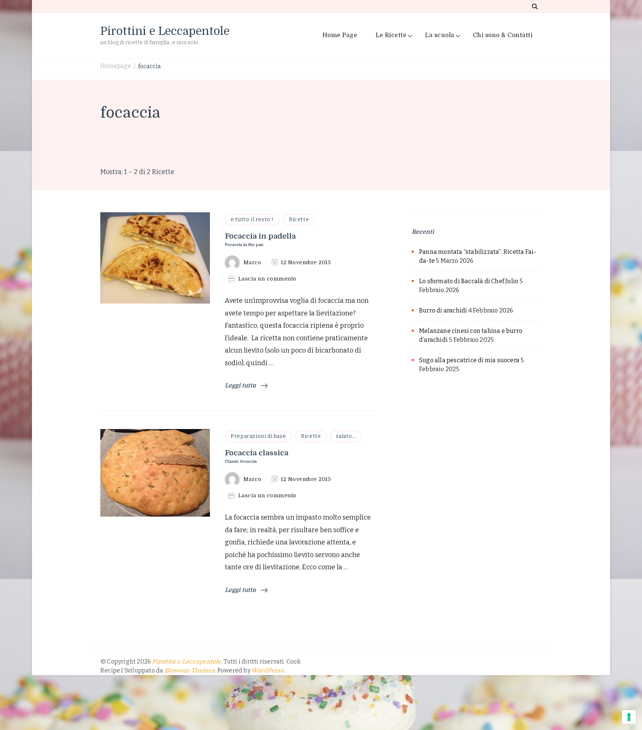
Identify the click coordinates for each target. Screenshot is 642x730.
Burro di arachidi (443, 310)
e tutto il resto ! (252, 219)
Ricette (299, 219)
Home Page (339, 35)
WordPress (267, 670)
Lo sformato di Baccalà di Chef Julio (468, 281)
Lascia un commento (267, 279)
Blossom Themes (190, 670)
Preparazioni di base (258, 436)
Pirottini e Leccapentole (165, 31)
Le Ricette (391, 35)
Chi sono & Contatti (503, 35)
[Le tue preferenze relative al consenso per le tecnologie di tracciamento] (629, 717)
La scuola (439, 35)
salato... (346, 436)
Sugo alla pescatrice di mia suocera (469, 360)
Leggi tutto (241, 385)
